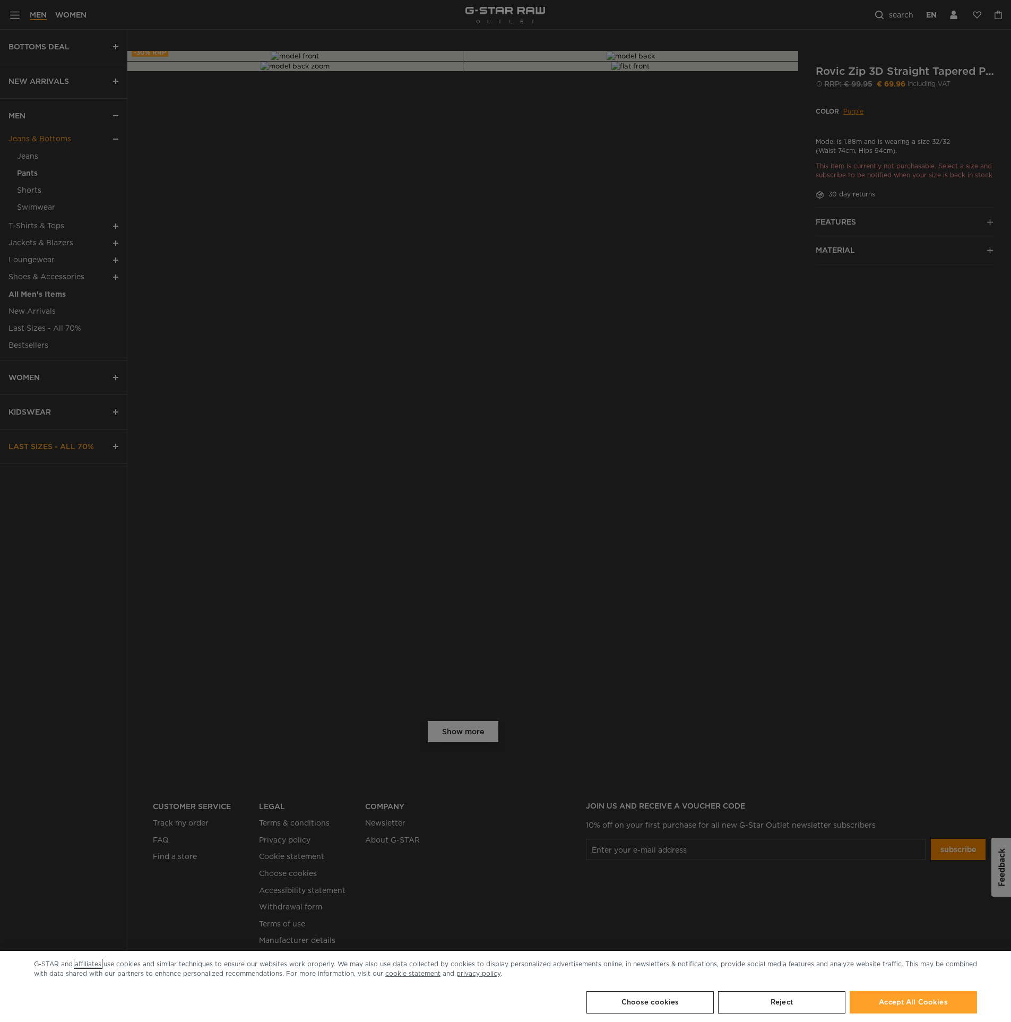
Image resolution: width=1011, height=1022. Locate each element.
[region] (505, 986)
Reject (782, 1002)
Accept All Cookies (913, 1002)
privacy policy (478, 973)
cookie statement (412, 973)
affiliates (88, 964)
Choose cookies (650, 1002)
